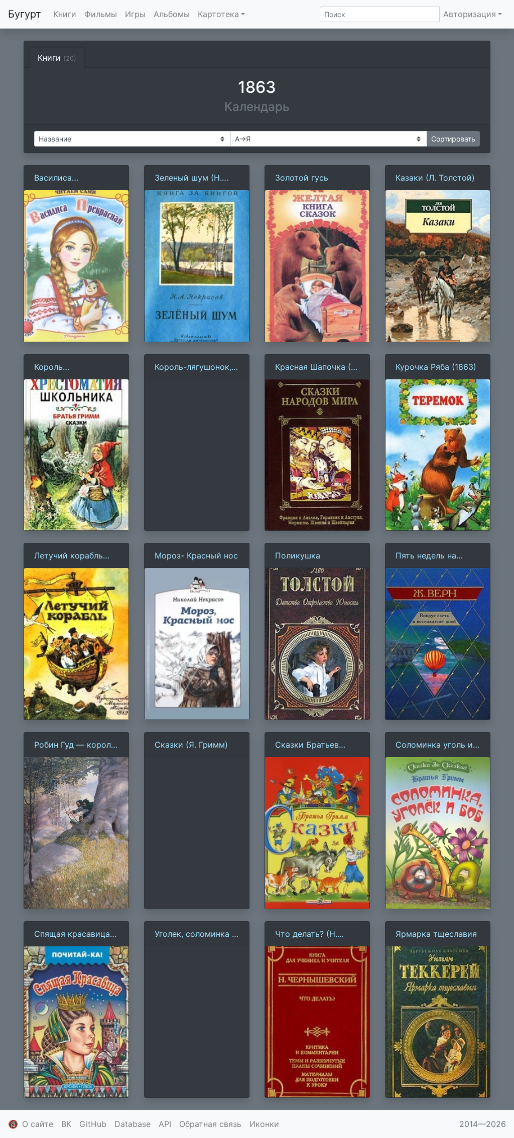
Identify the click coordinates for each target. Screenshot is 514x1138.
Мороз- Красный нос (196, 555)
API (165, 1124)
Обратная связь (210, 1124)
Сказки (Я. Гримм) (191, 745)
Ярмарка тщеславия (436, 934)
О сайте (37, 1124)
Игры (135, 14)
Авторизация (469, 14)
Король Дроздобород (61, 367)
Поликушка (297, 555)
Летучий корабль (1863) (68, 555)
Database (132, 1124)
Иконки (264, 1124)
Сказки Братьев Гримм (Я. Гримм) (310, 745)
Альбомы (172, 14)
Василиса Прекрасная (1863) (71, 178)
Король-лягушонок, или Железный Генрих (193, 367)
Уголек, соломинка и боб (196, 934)
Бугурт (24, 14)
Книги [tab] (57, 58)
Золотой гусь (301, 178)
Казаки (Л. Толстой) (435, 178)
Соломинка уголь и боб (434, 745)
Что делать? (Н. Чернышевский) (306, 934)
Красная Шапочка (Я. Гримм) (316, 367)
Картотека (218, 14)
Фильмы (100, 14)
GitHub (92, 1124)
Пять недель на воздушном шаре (430, 555)
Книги (64, 14)
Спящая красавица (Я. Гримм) (72, 934)
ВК (66, 1124)
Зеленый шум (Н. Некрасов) (188, 178)
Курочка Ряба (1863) (436, 367)
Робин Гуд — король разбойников (74, 745)
